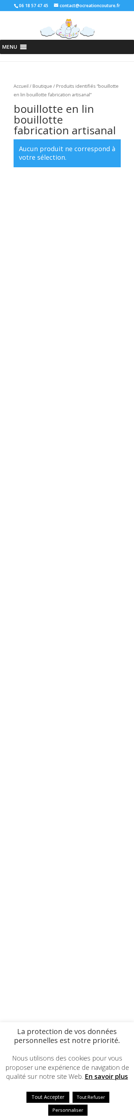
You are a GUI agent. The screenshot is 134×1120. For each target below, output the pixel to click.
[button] (9, 47)
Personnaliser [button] (68, 1110)
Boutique (42, 86)
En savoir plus (106, 1076)
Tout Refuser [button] (91, 1097)
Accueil (21, 86)
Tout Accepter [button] (47, 1096)
